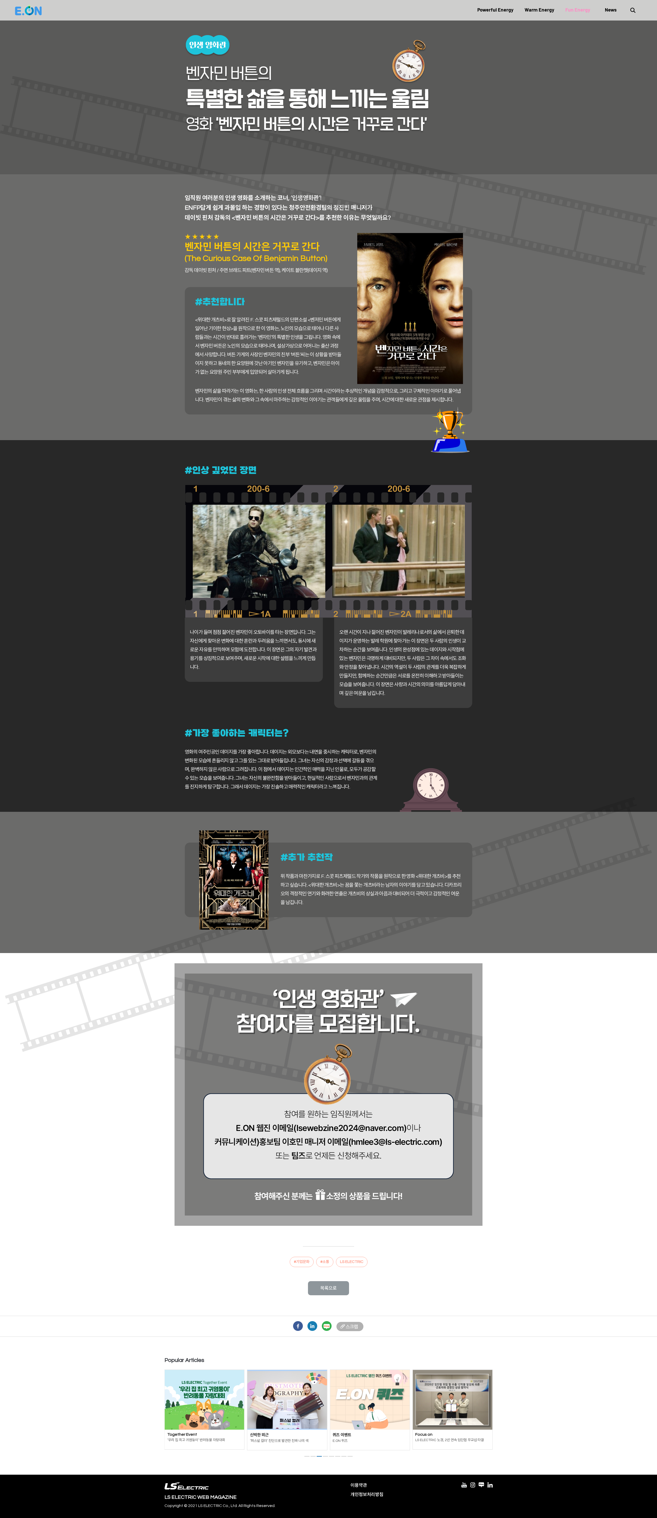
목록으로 (328, 1288)
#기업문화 (302, 1262)
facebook (298, 1326)
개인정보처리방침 (367, 1494)
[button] (307, 1456)
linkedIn (312, 1326)
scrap (350, 1326)
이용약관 (359, 1485)
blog (327, 1326)
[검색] (633, 10)
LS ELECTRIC (351, 1262)
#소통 (324, 1262)
